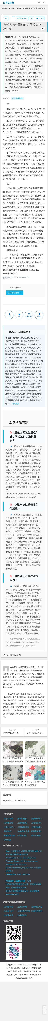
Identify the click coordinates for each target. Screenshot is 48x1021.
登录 (24, 800)
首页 (6, 9)
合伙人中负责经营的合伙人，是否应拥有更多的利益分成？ (13, 785)
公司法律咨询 (16, 9)
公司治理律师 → (14, 293)
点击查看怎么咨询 (18, 888)
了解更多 (15, 404)
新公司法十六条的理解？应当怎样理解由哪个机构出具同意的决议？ (35, 761)
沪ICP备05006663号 (22, 975)
